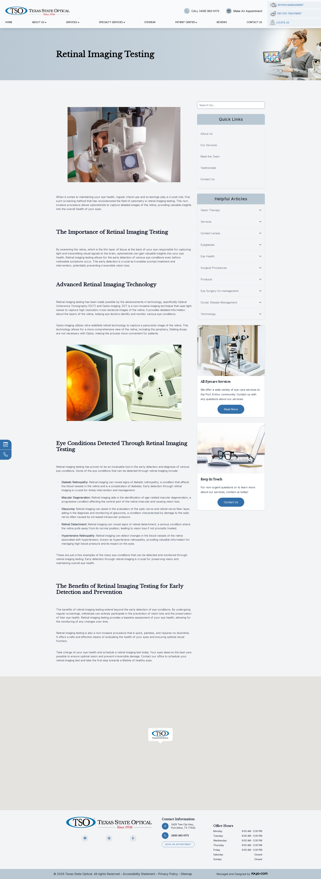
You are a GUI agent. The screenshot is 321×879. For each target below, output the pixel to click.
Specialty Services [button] (111, 22)
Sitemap (186, 874)
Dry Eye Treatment (289, 13)
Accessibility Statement (139, 874)
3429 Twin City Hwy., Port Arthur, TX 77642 (183, 826)
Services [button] (71, 22)
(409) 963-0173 (180, 835)
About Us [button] (38, 22)
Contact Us (254, 22)
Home (8, 22)
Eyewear (150, 22)
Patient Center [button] (185, 22)
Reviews (222, 22)
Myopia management (291, 5)
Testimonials (208, 168)
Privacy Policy (168, 874)
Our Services (208, 145)
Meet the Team (210, 156)
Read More (231, 409)
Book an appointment (178, 844)
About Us (206, 133)
